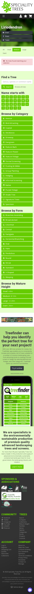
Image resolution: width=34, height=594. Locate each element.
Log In (3, 545)
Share (7, 36)
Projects (22, 536)
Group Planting (12, 171)
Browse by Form (12, 211)
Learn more (17, 466)
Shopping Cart (6, 549)
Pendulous (10, 253)
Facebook (7, 518)
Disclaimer (21, 560)
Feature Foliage (12, 156)
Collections (23, 522)
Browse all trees (20, 87)
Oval (7, 244)
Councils (22, 538)
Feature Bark (11, 147)
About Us (21, 545)
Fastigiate (9, 234)
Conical (8, 229)
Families (22, 526)
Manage (21, 564)
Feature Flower (11, 152)
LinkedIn (6, 526)
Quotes (3, 552)
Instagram (7, 522)
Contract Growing (24, 549)
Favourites (5, 554)
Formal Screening (12, 161)
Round (8, 258)
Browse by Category (14, 114)
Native (8, 185)
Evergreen (9, 142)
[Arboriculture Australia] (4, 488)
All (3, 50)
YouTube (7, 524)
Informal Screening (13, 180)
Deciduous (10, 132)
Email (7, 33)
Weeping (9, 277)
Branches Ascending (14, 215)
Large (24, 50)
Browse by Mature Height (13, 285)
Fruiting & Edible (12, 166)
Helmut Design (18, 587)
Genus (21, 528)
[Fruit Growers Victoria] (6, 504)
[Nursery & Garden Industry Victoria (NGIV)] (10, 488)
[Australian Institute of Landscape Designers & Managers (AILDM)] (17, 488)
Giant (4, 53)
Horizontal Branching (14, 239)
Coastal (8, 128)
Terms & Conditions (25, 556)
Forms (21, 534)
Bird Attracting (11, 123)
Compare (22, 520)
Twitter (6, 520)
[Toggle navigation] (3, 16)
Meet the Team (23, 547)
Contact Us (22, 562)
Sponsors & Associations (10, 480)
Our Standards (23, 552)
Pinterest (7, 528)
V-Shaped (9, 272)
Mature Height (24, 524)
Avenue (8, 118)
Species (21, 530)
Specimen (9, 204)
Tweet (7, 40)
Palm (7, 248)
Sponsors (21, 554)
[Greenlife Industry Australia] (11, 496)
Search (9, 87)
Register (4, 547)
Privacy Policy (22, 558)
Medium (16, 50)
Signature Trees (12, 199)
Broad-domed (11, 220)
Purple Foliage (11, 190)
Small (9, 50)
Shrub (8, 263)
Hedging (9, 175)
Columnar (9, 224)
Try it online (17, 368)
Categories (23, 532)
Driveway (9, 137)
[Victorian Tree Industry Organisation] (23, 488)
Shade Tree (10, 194)
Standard (9, 267)
